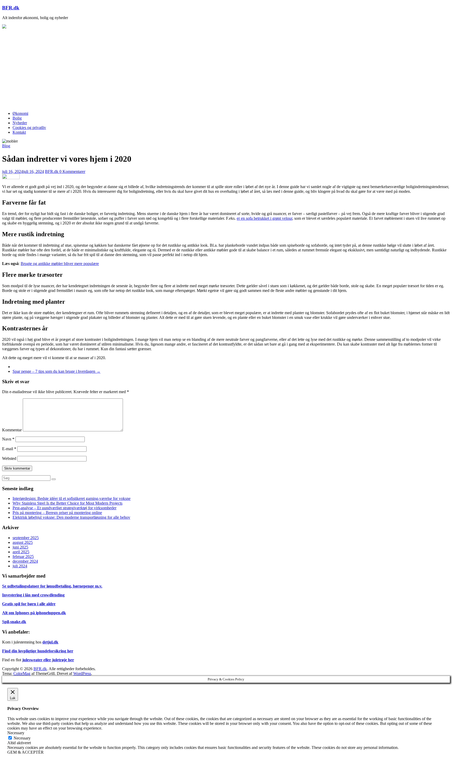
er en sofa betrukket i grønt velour (264, 218)
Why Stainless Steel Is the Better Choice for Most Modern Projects (67, 503)
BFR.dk (10, 7)
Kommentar (12, 430)
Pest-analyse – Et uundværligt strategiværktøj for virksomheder (64, 508)
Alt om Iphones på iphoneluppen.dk (34, 613)
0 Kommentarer (72, 171)
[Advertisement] (226, 70)
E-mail (9, 449)
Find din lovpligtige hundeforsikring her (37, 651)
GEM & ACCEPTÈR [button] (25, 752)
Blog (6, 146)
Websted (9, 458)
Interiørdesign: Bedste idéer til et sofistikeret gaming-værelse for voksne (72, 498)
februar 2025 (23, 556)
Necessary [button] (15, 733)
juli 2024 (20, 566)
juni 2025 (20, 547)
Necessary (22, 738)
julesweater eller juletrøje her (48, 660)
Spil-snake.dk (14, 621)
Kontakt (19, 132)
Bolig (17, 118)
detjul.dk (50, 642)
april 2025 (21, 552)
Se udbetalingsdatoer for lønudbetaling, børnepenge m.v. (52, 586)
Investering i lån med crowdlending (33, 595)
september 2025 (26, 537)
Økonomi (20, 113)
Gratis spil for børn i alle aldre (28, 604)
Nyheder (20, 123)
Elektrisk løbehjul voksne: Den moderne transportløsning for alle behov (71, 517)
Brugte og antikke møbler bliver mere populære (60, 263)
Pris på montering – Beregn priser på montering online (57, 512)
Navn (8, 439)
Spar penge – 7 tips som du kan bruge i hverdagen (56, 371)
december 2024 (25, 561)
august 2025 (23, 542)
